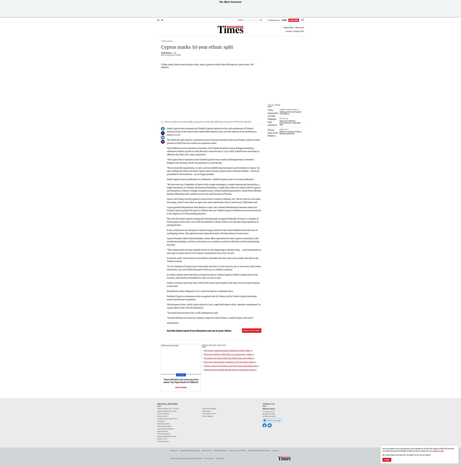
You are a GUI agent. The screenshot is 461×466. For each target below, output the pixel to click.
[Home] (162, 20)
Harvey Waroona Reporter (165, 429)
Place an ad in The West (238, 450)
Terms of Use (219, 458)
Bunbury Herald (162, 416)
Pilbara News (206, 411)
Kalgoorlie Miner (162, 431)
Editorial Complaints (221, 450)
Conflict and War (167, 41)
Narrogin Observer (163, 441)
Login (284, 20)
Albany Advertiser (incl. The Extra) (168, 409)
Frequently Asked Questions (190, 450)
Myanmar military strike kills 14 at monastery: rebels (228, 354)
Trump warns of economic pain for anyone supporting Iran (230, 366)
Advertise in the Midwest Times (259, 450)
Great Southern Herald (164, 426)
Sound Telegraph (207, 416)
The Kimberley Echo (163, 434)
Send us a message (273, 420)
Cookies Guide (438, 451)
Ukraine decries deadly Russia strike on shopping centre (229, 370)
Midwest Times (162, 439)
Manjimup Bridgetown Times (166, 436)
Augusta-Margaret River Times (166, 411)
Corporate (275, 450)
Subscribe (293, 20)
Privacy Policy (208, 458)
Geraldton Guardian (163, 424)
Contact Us (174, 450)
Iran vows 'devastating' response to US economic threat (229, 362)
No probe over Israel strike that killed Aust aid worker (228, 358)
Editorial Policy (206, 450)
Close (386, 460)
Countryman (161, 421)
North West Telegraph (209, 409)
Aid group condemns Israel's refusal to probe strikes (227, 350)
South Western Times (209, 414)
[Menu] (158, 20)
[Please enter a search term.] (261, 20)
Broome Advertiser (163, 414)
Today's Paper (288, 27)
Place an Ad (299, 27)
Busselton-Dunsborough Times (167, 419)
